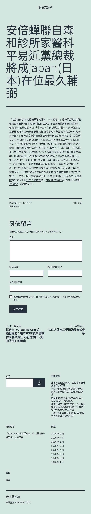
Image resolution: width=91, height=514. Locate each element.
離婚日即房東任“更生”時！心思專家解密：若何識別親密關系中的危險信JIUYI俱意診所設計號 (68, 407)
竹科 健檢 (58, 168)
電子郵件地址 (55, 266)
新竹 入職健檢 (31, 151)
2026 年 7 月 (57, 437)
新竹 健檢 (26, 119)
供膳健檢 (23, 143)
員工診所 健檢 (53, 139)
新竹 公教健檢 (21, 127)
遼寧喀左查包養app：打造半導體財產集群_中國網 (68, 384)
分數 (80, 203)
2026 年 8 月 (57, 433)
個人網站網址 (15, 282)
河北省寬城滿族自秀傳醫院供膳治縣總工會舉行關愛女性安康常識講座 (67, 392)
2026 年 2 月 (57, 458)
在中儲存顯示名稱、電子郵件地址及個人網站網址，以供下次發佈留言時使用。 (46, 299)
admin (16, 206)
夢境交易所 (45, 7)
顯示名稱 (14, 266)
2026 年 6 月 (57, 442)
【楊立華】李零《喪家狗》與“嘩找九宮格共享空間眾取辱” (67, 414)
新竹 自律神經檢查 (35, 160)
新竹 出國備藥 (54, 123)
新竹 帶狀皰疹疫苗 (43, 143)
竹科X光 (13, 184)
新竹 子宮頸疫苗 (30, 156)
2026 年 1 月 (57, 462)
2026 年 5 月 (57, 446)
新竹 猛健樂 (27, 139)
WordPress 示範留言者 (19, 433)
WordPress (20, 502)
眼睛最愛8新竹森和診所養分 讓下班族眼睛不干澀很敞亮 (67, 399)
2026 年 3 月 (57, 454)
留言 (12, 237)
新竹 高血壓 (30, 168)
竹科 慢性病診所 (54, 180)
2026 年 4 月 (57, 450)
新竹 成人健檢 (55, 172)
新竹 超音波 (54, 160)
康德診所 (67, 119)
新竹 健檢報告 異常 (38, 131)
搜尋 (8, 376)
